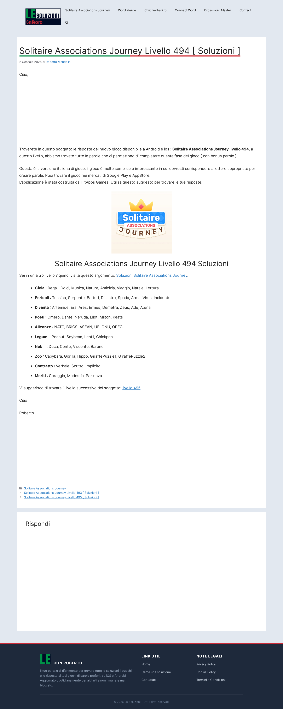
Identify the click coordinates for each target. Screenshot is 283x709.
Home (146, 664)
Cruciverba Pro (155, 10)
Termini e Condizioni (210, 680)
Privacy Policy (206, 664)
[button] (67, 23)
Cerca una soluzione (156, 672)
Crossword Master (217, 10)
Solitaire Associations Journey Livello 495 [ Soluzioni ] (61, 497)
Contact (245, 10)
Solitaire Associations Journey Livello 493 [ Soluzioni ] (61, 492)
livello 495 (131, 388)
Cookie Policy (206, 672)
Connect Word (185, 10)
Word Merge (127, 10)
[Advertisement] (141, 113)
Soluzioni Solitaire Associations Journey (151, 275)
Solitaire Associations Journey (87, 10)
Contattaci (149, 680)
